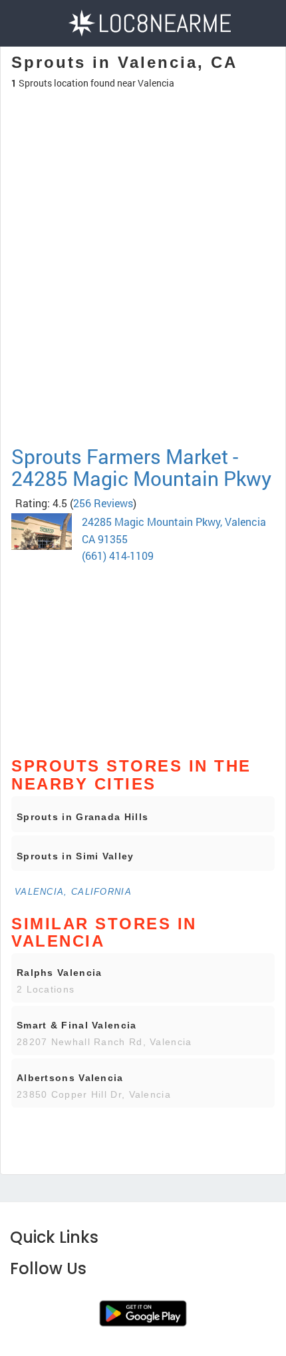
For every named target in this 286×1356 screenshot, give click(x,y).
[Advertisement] (143, 325)
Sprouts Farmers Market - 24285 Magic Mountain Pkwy (141, 467)
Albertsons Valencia (70, 1077)
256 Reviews (103, 503)
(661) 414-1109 (118, 556)
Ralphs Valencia (59, 972)
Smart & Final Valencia (77, 1025)
